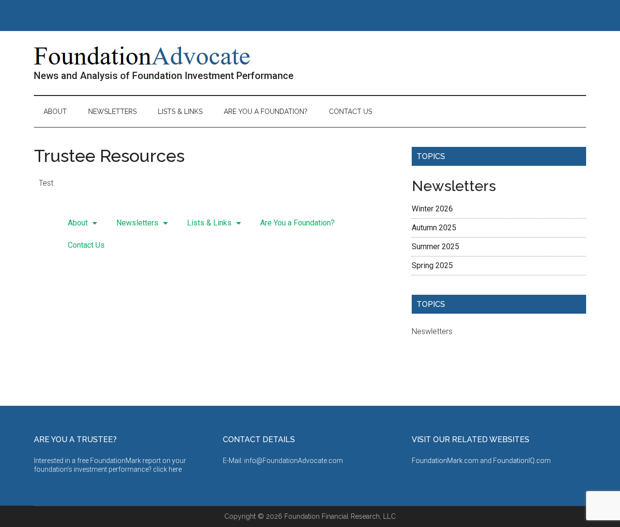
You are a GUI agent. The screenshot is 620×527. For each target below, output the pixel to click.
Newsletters (137, 222)
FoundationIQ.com (522, 460)
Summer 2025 (435, 246)
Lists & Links (209, 222)
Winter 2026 (432, 208)
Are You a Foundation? (297, 222)
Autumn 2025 (434, 227)
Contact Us (86, 245)
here (175, 469)
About (78, 222)
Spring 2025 (432, 265)
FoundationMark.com (446, 460)
